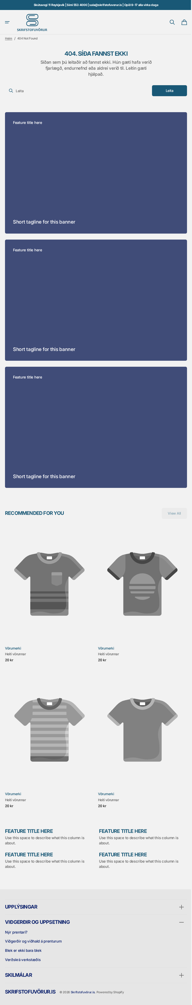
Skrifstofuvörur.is (83, 992)
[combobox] (76, 90)
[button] (7, 22)
